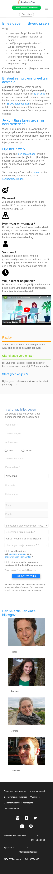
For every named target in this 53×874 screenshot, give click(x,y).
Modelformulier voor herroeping (18, 803)
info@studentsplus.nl (28, 852)
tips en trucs (38, 93)
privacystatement (17, 554)
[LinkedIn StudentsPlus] (22, 826)
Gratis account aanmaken (27, 7)
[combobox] (26, 476)
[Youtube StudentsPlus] (30, 826)
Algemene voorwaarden (15, 791)
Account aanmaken (26, 576)
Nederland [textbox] (11, 476)
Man (11, 450)
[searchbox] (26, 538)
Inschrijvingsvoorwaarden (15, 797)
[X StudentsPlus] (35, 818)
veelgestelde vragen (12, 179)
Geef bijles (27, 14)
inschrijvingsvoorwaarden (18, 557)
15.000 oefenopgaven (18, 103)
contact (36, 172)
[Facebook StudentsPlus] (26, 818)
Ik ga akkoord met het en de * (19, 554)
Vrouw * (29, 450)
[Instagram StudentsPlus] (17, 818)
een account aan (26, 154)
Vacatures (35, 797)
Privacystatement (37, 791)
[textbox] (26, 526)
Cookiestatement (11, 808)
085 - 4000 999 (38, 840)
